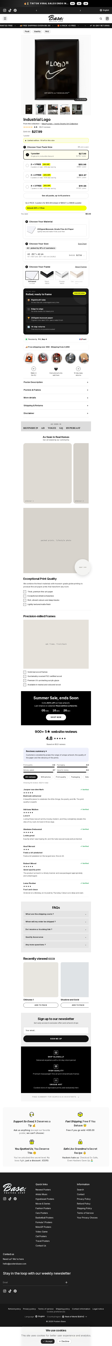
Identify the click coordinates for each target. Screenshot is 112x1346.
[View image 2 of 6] (28, 109)
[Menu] (5, 18)
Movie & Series (43, 1203)
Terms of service (46, 1309)
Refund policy (14, 1309)
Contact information (81, 1309)
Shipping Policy (84, 1208)
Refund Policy (83, 1203)
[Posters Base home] (56, 18)
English (106, 10)
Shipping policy (63, 1309)
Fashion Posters (43, 1208)
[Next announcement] (80, 10)
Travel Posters (43, 1241)
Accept (49, 1341)
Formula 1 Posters (44, 1222)
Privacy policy (29, 1309)
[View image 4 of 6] (53, 109)
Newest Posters (43, 1189)
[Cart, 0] (107, 18)
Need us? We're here (13, 1259)
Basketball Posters (44, 1217)
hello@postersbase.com (14, 1263)
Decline (65, 1341)
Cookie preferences (56, 1312)
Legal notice (98, 1309)
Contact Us (41, 1245)
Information (83, 1184)
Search (80, 1189)
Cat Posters (41, 1236)
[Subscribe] (66, 1282)
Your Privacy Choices (87, 1217)
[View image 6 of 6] (77, 109)
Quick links (42, 1184)
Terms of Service (85, 1213)
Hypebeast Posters (45, 1199)
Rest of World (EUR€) (74, 1317)
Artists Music (41, 1194)
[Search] (101, 18)
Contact (80, 1194)
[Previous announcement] (36, 10)
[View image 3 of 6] (40, 109)
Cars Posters (42, 1213)
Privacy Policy (84, 1199)
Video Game (42, 1231)
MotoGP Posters (43, 1227)
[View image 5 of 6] (65, 109)
